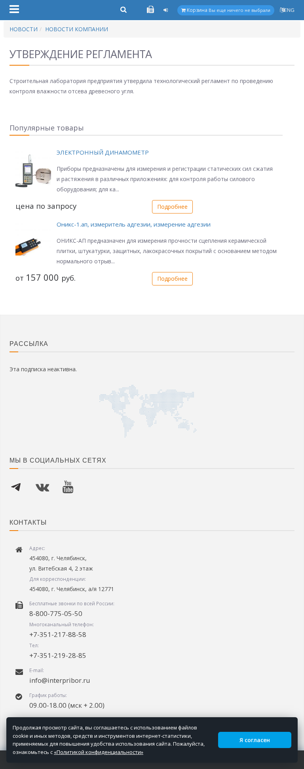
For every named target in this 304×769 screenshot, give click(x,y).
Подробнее (172, 206)
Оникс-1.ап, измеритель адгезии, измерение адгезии (134, 224)
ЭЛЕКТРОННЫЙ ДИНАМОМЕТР (103, 152)
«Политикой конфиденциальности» (98, 752)
